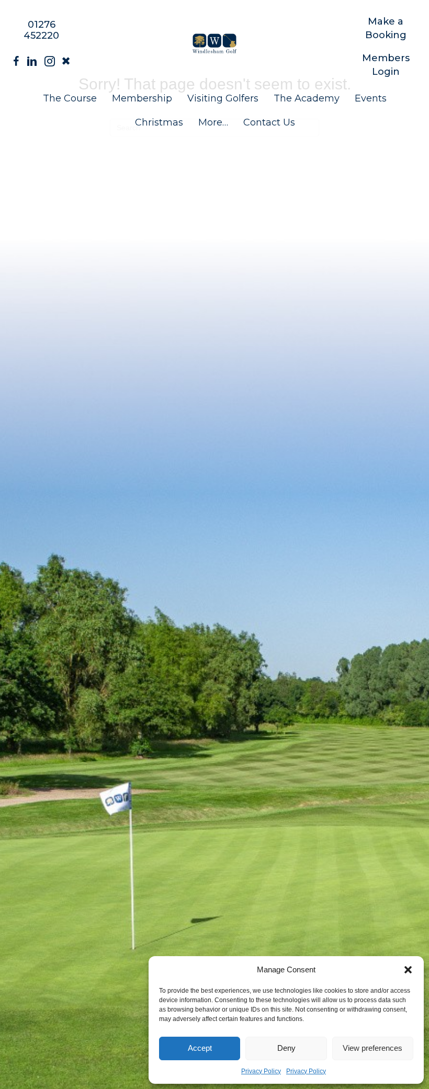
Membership (142, 98)
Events (371, 98)
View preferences (372, 1047)
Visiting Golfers (222, 98)
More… (213, 122)
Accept (200, 1047)
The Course (70, 98)
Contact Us (269, 122)
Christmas (159, 122)
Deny (286, 1047)
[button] (408, 970)
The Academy (307, 98)
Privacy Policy (261, 1071)
